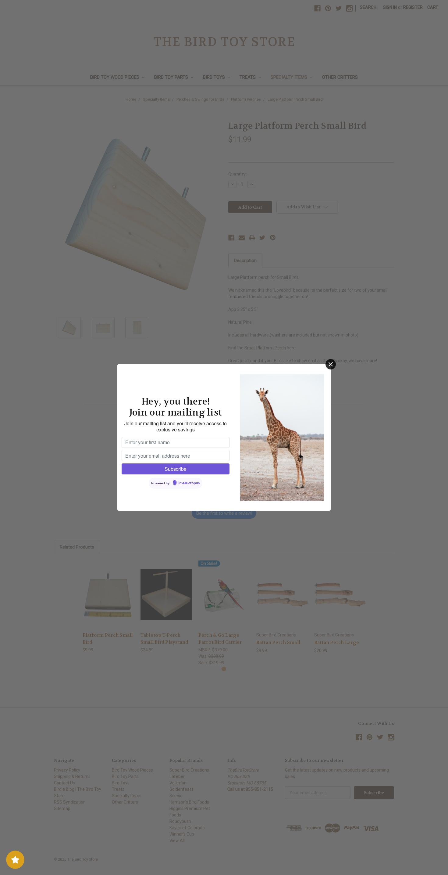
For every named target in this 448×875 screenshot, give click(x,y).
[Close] (330, 364)
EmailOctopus (189, 483)
